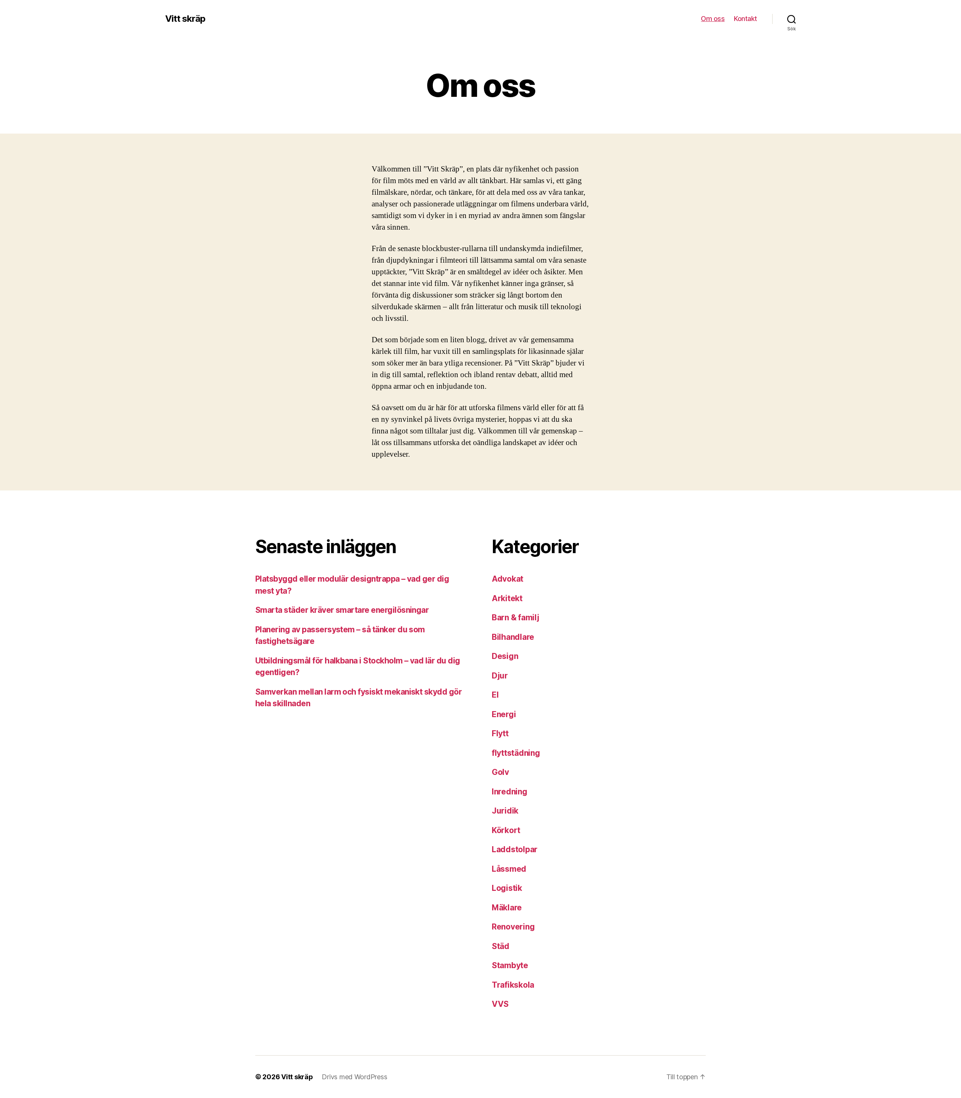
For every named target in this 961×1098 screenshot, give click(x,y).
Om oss (713, 19)
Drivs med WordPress (354, 1077)
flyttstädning (516, 753)
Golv (500, 772)
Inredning (509, 791)
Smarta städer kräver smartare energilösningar (342, 610)
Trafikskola (513, 985)
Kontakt (745, 19)
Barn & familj (515, 617)
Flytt (500, 733)
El (495, 694)
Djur (500, 675)
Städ (500, 946)
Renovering (513, 926)
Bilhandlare (513, 637)
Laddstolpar (515, 849)
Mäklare (507, 907)
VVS (500, 1004)
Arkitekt (507, 598)
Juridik (505, 810)
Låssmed (509, 869)
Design (505, 656)
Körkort (506, 830)
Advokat (507, 579)
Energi (504, 714)
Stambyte (510, 965)
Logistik (507, 888)
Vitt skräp (185, 18)
